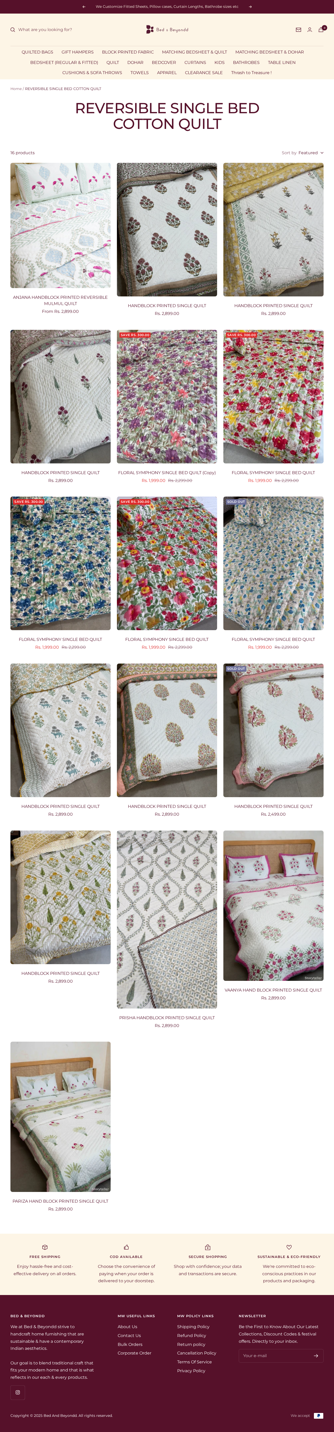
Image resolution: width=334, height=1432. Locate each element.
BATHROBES (246, 62)
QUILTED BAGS (37, 52)
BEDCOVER (164, 62)
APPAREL (167, 72)
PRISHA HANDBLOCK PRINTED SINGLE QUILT (167, 1017)
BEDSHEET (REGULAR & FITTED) (64, 62)
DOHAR (135, 62)
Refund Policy (191, 1335)
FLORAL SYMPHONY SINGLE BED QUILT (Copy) (167, 472)
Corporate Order (134, 1353)
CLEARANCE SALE (204, 72)
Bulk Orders (130, 1344)
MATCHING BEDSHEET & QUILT (194, 52)
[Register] (316, 1356)
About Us (127, 1326)
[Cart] (321, 29)
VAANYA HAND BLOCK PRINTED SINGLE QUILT (273, 990)
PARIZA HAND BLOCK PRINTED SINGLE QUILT (60, 1201)
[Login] (309, 29)
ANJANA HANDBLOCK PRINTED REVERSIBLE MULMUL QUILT (60, 300)
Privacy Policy (191, 1370)
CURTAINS (195, 62)
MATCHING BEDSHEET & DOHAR (269, 52)
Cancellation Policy (196, 1353)
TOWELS (139, 72)
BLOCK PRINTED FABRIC (128, 52)
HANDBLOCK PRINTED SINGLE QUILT (167, 305)
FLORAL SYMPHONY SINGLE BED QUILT (273, 472)
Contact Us (129, 1335)
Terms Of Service (194, 1361)
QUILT (112, 62)
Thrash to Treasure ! (251, 72)
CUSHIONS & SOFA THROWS (92, 72)
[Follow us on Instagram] (17, 1392)
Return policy (191, 1344)
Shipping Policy (193, 1326)
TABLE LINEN (282, 62)
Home (16, 88)
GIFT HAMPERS (78, 52)
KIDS (219, 62)
